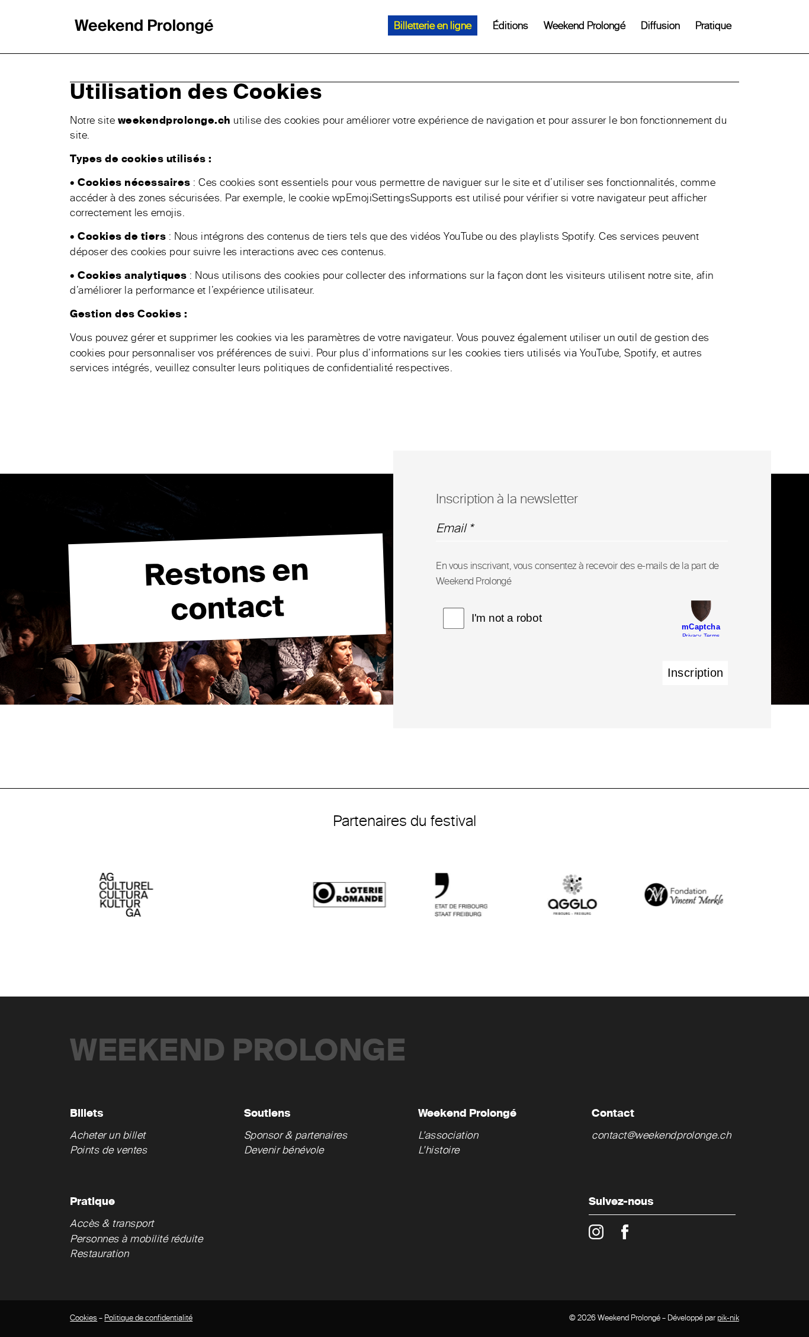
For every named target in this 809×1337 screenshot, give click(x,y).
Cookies (83, 1318)
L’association (448, 1136)
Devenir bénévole (284, 1151)
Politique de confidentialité (148, 1318)
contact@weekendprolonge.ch (661, 1136)
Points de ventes (108, 1151)
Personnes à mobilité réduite (136, 1240)
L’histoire (439, 1151)
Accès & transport (112, 1224)
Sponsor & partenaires (296, 1136)
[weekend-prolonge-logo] (144, 26)
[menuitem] (432, 26)
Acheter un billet (108, 1136)
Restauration (100, 1254)
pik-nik (728, 1318)
